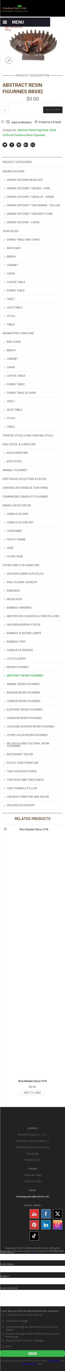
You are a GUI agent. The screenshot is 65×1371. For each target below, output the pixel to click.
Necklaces (14, 599)
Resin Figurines (35, 135)
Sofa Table (14, 307)
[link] (32, 1196)
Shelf (11, 299)
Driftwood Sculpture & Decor (24, 479)
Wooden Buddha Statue (23, 624)
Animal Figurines (14, 470)
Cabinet (12, 265)
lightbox (8, 60)
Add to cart (53, 110)
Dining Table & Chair (21, 392)
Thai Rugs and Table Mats (25, 779)
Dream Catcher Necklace (25, 179)
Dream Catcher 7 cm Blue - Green (30, 196)
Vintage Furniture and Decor (28, 796)
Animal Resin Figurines (23, 684)
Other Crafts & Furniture (21, 565)
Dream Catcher (13, 171)
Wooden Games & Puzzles (25, 573)
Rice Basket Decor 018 (32, 1081)
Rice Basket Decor (20, 754)
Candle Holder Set (20, 522)
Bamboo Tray (16, 641)
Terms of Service (29, 1363)
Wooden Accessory (21, 805)
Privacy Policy (54, 1360)
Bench (11, 256)
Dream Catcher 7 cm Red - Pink (28, 188)
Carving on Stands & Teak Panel (25, 487)
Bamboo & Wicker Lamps (24, 633)
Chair (11, 273)
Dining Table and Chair (23, 239)
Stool (11, 316)
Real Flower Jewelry (22, 582)
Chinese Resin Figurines (23, 701)
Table (11, 324)
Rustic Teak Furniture (23, 762)
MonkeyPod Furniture (18, 333)
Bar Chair (14, 248)
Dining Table (16, 290)
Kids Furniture (17, 452)
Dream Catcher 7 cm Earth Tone (29, 213)
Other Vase (15, 556)
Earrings (13, 590)
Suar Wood (10, 231)
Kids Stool (14, 461)
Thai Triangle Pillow (22, 788)
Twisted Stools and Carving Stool (28, 435)
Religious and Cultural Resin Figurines (28, 745)
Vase (10, 547)
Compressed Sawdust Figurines (25, 496)
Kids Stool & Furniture (19, 444)
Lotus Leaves (16, 658)
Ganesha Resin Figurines (24, 718)
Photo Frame (16, 539)
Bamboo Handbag (19, 607)
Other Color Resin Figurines (27, 735)
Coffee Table (16, 282)
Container (14, 531)
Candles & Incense (20, 650)
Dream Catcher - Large (23, 222)
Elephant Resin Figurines (25, 709)
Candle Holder (17, 514)
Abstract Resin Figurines (33, 130)
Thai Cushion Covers (22, 771)
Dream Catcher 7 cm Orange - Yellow (33, 205)
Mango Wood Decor (16, 505)
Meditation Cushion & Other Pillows (33, 616)
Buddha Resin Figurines (23, 692)
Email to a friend (50, 122)
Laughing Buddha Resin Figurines (30, 726)
